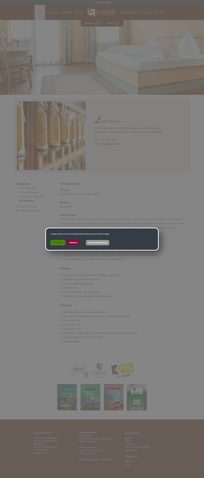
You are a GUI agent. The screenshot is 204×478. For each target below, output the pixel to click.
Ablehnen (73, 243)
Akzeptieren (58, 243)
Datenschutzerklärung (97, 243)
